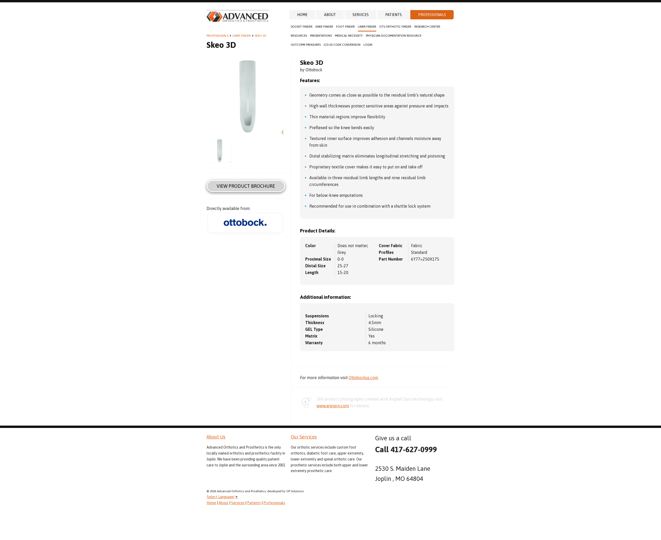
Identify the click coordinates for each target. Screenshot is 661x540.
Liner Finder (367, 26)
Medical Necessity (349, 35)
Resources (299, 35)
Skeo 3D (260, 35)
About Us (216, 437)
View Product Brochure (246, 186)
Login (368, 44)
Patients (393, 15)
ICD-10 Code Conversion (342, 44)
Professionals (432, 15)
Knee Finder (324, 26)
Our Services (304, 437)
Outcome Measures (306, 44)
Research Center (427, 26)
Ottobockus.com (363, 377)
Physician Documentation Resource (393, 35)
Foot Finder (345, 26)
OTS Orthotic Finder (395, 26)
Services (360, 15)
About (330, 15)
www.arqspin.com (333, 405)
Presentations (321, 35)
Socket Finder (301, 26)
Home (302, 15)
